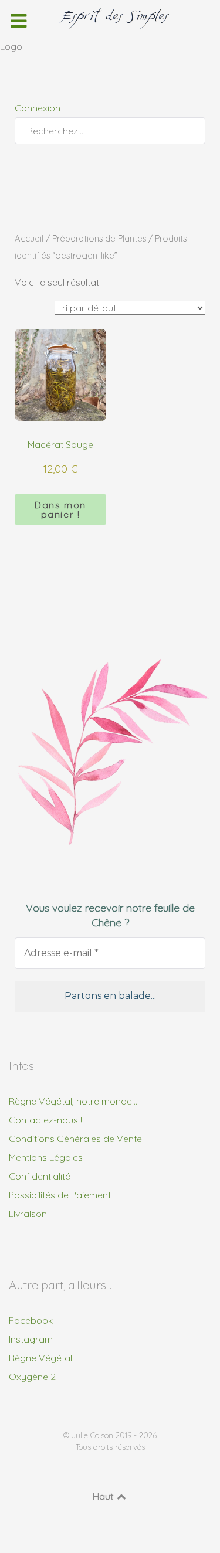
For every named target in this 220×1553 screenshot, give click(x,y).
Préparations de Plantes (99, 238)
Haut (104, 1496)
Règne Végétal (40, 1358)
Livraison (28, 1213)
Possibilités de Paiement (60, 1195)
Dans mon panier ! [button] (60, 509)
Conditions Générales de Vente (75, 1138)
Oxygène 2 (32, 1376)
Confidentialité (39, 1176)
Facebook (31, 1320)
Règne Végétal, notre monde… (73, 1101)
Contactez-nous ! (45, 1120)
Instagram (31, 1339)
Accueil (29, 238)
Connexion (37, 108)
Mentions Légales (46, 1157)
